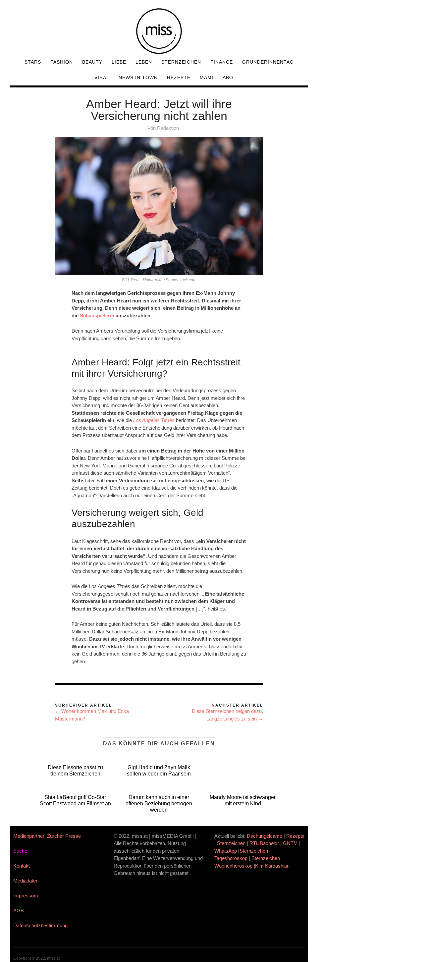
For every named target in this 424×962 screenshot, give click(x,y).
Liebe (119, 62)
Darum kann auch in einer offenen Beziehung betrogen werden (159, 803)
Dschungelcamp (264, 836)
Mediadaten (25, 880)
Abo (228, 77)
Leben (143, 62)
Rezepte (178, 77)
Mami (206, 77)
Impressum (25, 895)
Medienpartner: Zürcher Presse (47, 836)
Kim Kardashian (273, 866)
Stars (33, 62)
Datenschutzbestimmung (40, 925)
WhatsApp (225, 851)
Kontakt (21, 866)
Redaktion (168, 128)
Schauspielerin (97, 315)
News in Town (138, 77)
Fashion (61, 62)
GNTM (290, 843)
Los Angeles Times (154, 420)
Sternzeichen (181, 62)
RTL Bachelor (264, 843)
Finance (221, 62)
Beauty (92, 62)
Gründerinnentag (268, 62)
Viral (101, 77)
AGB (18, 910)
